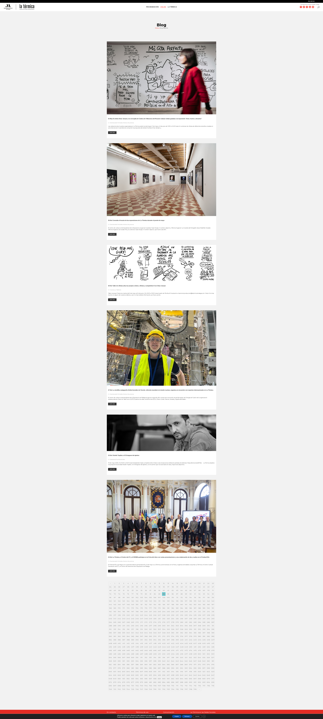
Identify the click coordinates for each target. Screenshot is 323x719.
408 (110, 643)
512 (146, 657)
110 (173, 597)
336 (110, 633)
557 (132, 665)
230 (172, 615)
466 (154, 650)
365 (132, 636)
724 (128, 689)
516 (164, 657)
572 (199, 665)
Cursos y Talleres (115, 290)
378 (190, 636)
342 (137, 633)
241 (114, 619)
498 (190, 654)
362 (119, 636)
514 (155, 657)
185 (186, 608)
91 (195, 594)
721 (114, 689)
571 (195, 665)
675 (123, 682)
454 (208, 647)
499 (195, 654)
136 (181, 601)
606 (137, 672)
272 (145, 622)
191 (213, 608)
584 (145, 668)
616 (181, 672)
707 (159, 686)
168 (110, 608)
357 (204, 633)
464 (146, 650)
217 (114, 615)
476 (199, 650)
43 (195, 587)
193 (114, 612)
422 (172, 643)
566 (172, 665)
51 (123, 590)
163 (195, 605)
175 (141, 608)
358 (208, 633)
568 (181, 665)
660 (163, 679)
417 (150, 643)
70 (208, 590)
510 (137, 657)
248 (146, 619)
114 (190, 597)
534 (137, 661)
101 (132, 597)
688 (181, 682)
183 (177, 608)
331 (195, 629)
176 (146, 608)
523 (195, 657)
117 (204, 597)
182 (172, 608)
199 (141, 612)
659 (159, 679)
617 (186, 672)
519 (177, 657)
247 (141, 619)
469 (168, 650)
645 (203, 675)
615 (177, 672)
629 (132, 675)
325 (168, 629)
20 (199, 583)
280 (181, 622)
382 (208, 636)
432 (110, 647)
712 (181, 686)
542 (172, 661)
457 (114, 650)
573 (204, 665)
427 (195, 643)
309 (203, 626)
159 (177, 605)
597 (203, 668)
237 (203, 615)
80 (146, 594)
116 (199, 597)
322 (154, 629)
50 (119, 590)
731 (159, 689)
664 (181, 679)
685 (168, 682)
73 (115, 594)
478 (208, 650)
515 (159, 657)
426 (190, 643)
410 (119, 643)
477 (203, 650)
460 (128, 650)
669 (203, 679)
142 (208, 601)
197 (132, 612)
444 (164, 647)
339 (123, 633)
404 (199, 640)
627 (123, 675)
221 (132, 615)
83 (159, 594)
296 (145, 626)
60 (164, 590)
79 (141, 594)
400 (181, 640)
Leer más (112, 132)
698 (119, 686)
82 (155, 594)
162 (190, 605)
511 (141, 657)
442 (155, 647)
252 (163, 619)
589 (168, 668)
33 (150, 587)
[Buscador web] (318, 7)
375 (177, 636)
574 (208, 665)
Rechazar (187, 716)
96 (110, 597)
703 (141, 686)
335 (212, 629)
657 (150, 679)
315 (123, 629)
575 (212, 665)
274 (154, 622)
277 (168, 622)
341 (132, 633)
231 (177, 615)
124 (128, 601)
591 (177, 668)
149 (132, 605)
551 (213, 661)
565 (168, 665)
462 (137, 650)
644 (199, 675)
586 (154, 668)
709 (168, 686)
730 (154, 689)
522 (190, 657)
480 (110, 654)
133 (168, 601)
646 (208, 675)
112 (182, 597)
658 (154, 679)
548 (199, 661)
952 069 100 (311, 1)
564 (163, 665)
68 (199, 590)
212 (199, 612)
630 (137, 675)
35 (159, 587)
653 (132, 679)
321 (150, 629)
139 (195, 601)
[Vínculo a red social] (301, 7)
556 (128, 665)
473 (186, 650)
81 (150, 594)
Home (157, 28)
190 (208, 608)
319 (141, 629)
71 (213, 590)
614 (172, 672)
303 (177, 626)
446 (172, 647)
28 (128, 587)
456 (110, 650)
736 (181, 689)
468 (163, 650)
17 (186, 583)
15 (177, 583)
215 (213, 612)
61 (168, 590)
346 (154, 633)
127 (141, 601)
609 (150, 672)
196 (128, 612)
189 (204, 608)
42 (190, 587)
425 (186, 643)
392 (146, 640)
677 (132, 682)
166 (208, 605)
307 (194, 626)
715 (195, 686)
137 (186, 601)
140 (199, 601)
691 (195, 682)
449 (186, 647)
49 (115, 590)
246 (137, 619)
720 (110, 689)
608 (146, 672)
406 (208, 640)
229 (168, 615)
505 (114, 657)
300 (163, 626)
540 (163, 661)
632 (146, 675)
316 (128, 629)
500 (199, 654)
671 (213, 679)
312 (110, 629)
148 (128, 605)
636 (163, 675)
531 (123, 661)
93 (204, 594)
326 (172, 629)
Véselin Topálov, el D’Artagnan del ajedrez (126, 455)
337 (114, 633)
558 (137, 665)
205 (168, 612)
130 (155, 601)
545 (186, 661)
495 (177, 654)
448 (181, 647)
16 (181, 583)
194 (119, 612)
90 (191, 594)
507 (123, 657)
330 (190, 629)
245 (132, 619)
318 (137, 629)
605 (132, 672)
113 (186, 597)
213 (204, 612)
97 (115, 597)
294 (137, 626)
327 (177, 629)
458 (119, 650)
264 (110, 622)
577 (114, 668)
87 (177, 594)
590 (172, 668)
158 (173, 605)
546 (190, 661)
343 (141, 633)
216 (110, 615)
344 (146, 633)
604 (128, 672)
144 (110, 605)
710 (172, 686)
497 (186, 654)
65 (186, 590)
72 (110, 594)
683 (159, 682)
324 (163, 629)
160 (181, 605)
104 (146, 597)
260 (199, 619)
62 (173, 590)
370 (154, 636)
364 (128, 636)
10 (155, 583)
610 (155, 672)
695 (212, 682)
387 (123, 640)
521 (186, 657)
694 (208, 682)
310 (208, 626)
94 (208, 594)
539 (159, 661)
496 (181, 654)
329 (186, 629)
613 (168, 672)
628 (128, 675)
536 (146, 661)
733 (168, 689)
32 (146, 587)
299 (159, 626)
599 (212, 668)
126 (137, 601)
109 (168, 597)
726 (137, 689)
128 (146, 601)
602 (119, 672)
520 (181, 657)
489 (150, 654)
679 (141, 682)
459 (123, 650)
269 (132, 622)
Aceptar (177, 716)
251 (159, 619)
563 (159, 665)
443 (159, 647)
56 (146, 590)
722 (119, 689)
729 (150, 689)
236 (199, 615)
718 (208, 686)
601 (114, 672)
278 (172, 622)
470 (172, 650)
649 (114, 679)
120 (110, 601)
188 (199, 608)
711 (177, 686)
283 (195, 622)
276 (163, 622)
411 (123, 643)
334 (208, 629)
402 (190, 640)
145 (114, 605)
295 (141, 626)
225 (150, 615)
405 (203, 640)
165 (204, 605)
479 (212, 650)
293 (132, 626)
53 (132, 590)
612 (164, 672)
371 (159, 636)
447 (177, 647)
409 (114, 643)
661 (168, 679)
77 (133, 594)
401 (186, 640)
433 (114, 647)
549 (203, 661)
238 (208, 615)
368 (146, 636)
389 (132, 640)
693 (203, 682)
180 (163, 608)
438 (137, 647)
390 (137, 640)
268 (128, 622)
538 (155, 661)
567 (177, 665)
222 (137, 615)
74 (119, 594)
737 (186, 689)
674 (119, 682)
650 (119, 679)
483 (123, 654)
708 (163, 686)
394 (154, 640)
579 (123, 668)
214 (208, 612)
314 (119, 629)
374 (172, 636)
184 (181, 608)
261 (204, 619)
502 (208, 654)
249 (150, 619)
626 (119, 675)
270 (137, 622)
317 (132, 629)
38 (173, 587)
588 (163, 668)
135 (177, 601)
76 (128, 594)
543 (177, 661)
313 (115, 629)
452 (199, 647)
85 (168, 594)
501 (204, 654)
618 (190, 672)
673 (114, 682)
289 (114, 626)
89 (186, 594)
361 (114, 636)
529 (114, 661)
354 (190, 633)
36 (164, 587)
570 (190, 665)
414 (137, 643)
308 (199, 626)
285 (203, 622)
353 (186, 633)
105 (150, 597)
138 (190, 601)
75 (124, 594)
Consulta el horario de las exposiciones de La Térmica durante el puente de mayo (138, 220)
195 (123, 612)
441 (150, 647)
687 (177, 682)
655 (141, 679)
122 (119, 601)
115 (195, 597)
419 (159, 643)
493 (168, 654)
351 (177, 633)
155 (159, 605)
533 (132, 661)
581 (132, 668)
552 (110, 665)
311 (213, 626)
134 (172, 601)
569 (186, 665)
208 (181, 612)
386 (119, 640)
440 (146, 647)
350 (172, 633)
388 (128, 640)
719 (213, 686)
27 (124, 587)
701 (132, 686)
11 (159, 583)
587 (159, 668)
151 (141, 605)
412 (128, 643)
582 (137, 668)
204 (163, 612)
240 (110, 619)
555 (123, 665)
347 (159, 633)
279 (177, 622)
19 (195, 583)
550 (208, 661)
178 (155, 608)
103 (141, 597)
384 (110, 640)
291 (123, 626)
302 (172, 626)
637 (168, 675)
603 (123, 672)
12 (164, 583)
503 (212, 654)
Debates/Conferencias (117, 459)
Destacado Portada (116, 123)
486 (137, 654)
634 (154, 675)
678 (137, 682)
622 (208, 672)
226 (154, 615)
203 (159, 612)
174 (137, 608)
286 (208, 622)
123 (123, 601)
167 (213, 605)
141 (204, 601)
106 (155, 597)
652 (128, 679)
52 (128, 590)
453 (203, 647)
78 (137, 594)
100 (128, 597)
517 (168, 657)
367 (141, 636)
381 (204, 636)
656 (146, 679)
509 (132, 657)
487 (141, 654)
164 (199, 605)
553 (114, 665)
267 (123, 622)
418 (155, 643)
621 (204, 672)
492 (163, 654)
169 (114, 608)
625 (114, 675)
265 (114, 622)
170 (119, 608)
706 (154, 686)
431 (212, 643)
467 (159, 650)
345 (150, 633)
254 (172, 619)
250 (154, 619)
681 (150, 682)
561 (150, 665)
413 (132, 643)
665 (186, 679)
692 (199, 682)
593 (186, 668)
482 (119, 654)
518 (173, 657)
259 (195, 619)
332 (199, 629)
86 (173, 594)
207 (177, 612)
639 (177, 675)
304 (181, 626)
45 (204, 587)
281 (186, 622)
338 (119, 633)
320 (145, 629)
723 (123, 689)
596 (199, 668)
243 (123, 619)
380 (199, 636)
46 (208, 587)
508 (128, 657)
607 (141, 672)
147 (123, 605)
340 (128, 633)
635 (159, 675)
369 (150, 636)
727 (141, 689)
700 (128, 686)
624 (110, 675)
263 (212, 619)
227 (159, 615)
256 (181, 619)
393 (150, 640)
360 (110, 636)
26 (119, 587)
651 (123, 679)
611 (159, 672)
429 (203, 643)
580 (128, 668)
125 (132, 601)
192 (110, 612)
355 (195, 633)
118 (208, 597)
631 (141, 675)
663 (177, 679)
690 (190, 682)
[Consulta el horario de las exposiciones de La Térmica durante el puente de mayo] (161, 179)
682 (154, 682)
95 (213, 594)
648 (110, 679)
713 (186, 686)
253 (168, 619)
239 (212, 615)
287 (212, 622)
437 (132, 647)
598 (208, 668)
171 (124, 608)
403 (195, 640)
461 (132, 650)
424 (181, 643)
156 (164, 605)
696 (110, 686)
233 (186, 615)
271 (141, 622)
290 (119, 626)
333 (204, 629)
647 (212, 675)
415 (141, 643)
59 (159, 590)
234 (190, 615)
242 (119, 619)
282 (190, 622)
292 (128, 626)
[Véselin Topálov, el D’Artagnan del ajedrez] (161, 433)
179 (159, 608)
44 (199, 587)
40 (182, 587)
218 (119, 615)
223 (141, 615)
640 (181, 675)
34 (155, 587)
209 (186, 612)
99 (124, 597)
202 (154, 612)
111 (177, 597)
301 (168, 626)
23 (213, 583)
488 (146, 654)
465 (150, 650)
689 (186, 682)
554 (119, 665)
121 (115, 601)
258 (190, 619)
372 (163, 636)
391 (141, 640)
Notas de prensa (128, 123)
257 (186, 619)
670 (208, 679)
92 (199, 594)
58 (155, 590)
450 (190, 647)
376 (181, 636)
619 (195, 672)
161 (186, 605)
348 (163, 633)
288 (110, 626)
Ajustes (197, 716)
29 (133, 587)
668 (199, 679)
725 (132, 689)
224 (146, 615)
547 (195, 661)
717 (204, 686)
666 (190, 679)
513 (150, 657)
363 (123, 636)
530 (119, 661)
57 (150, 590)
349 (168, 633)
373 (168, 636)
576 (110, 668)
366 (137, 636)
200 (146, 612)
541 (168, 661)
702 (137, 686)
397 (168, 640)
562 (154, 665)
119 (213, 597)
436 (128, 647)
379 (195, 636)
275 (159, 622)
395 (159, 640)
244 (128, 619)
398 (172, 640)
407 (212, 640)
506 (119, 657)
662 (172, 679)
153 (150, 605)
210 (190, 612)
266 (119, 622)
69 (204, 590)
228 (163, 615)
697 (114, 686)
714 (190, 686)
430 (208, 643)
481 (114, 654)
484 (128, 654)
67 (195, 590)
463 (141, 650)
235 (195, 615)
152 (146, 605)
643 (195, 675)
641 (186, 675)
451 (195, 647)
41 (186, 587)
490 (155, 654)
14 (173, 583)
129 (150, 601)
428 (199, 643)
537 (150, 661)
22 (208, 583)
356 (199, 633)
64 (182, 590)
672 (110, 682)
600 (110, 672)
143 (212, 601)
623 (212, 672)
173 (132, 608)
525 (204, 657)
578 (119, 668)
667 (194, 679)
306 (190, 626)
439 (141, 647)
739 (195, 689)
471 (177, 650)
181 (168, 608)
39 (177, 587)
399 (177, 640)
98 (119, 597)
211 (195, 612)
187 (195, 608)
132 (164, 601)
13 (168, 583)
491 (159, 654)
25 (115, 587)
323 (159, 629)
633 (150, 675)
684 (163, 682)
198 (137, 612)
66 (191, 590)
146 (119, 605)
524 (199, 657)
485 (132, 654)
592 (181, 668)
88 (182, 594)
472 (181, 650)
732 (163, 689)
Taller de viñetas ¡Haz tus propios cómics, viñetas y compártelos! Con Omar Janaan (139, 286)
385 (114, 640)
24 (110, 587)
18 (190, 583)
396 (163, 640)
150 (137, 605)
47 (213, 587)
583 (141, 668)
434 (119, 647)
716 (199, 686)
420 (163, 643)
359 (212, 633)
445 (168, 647)
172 (128, 608)
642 (190, 675)
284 (199, 622)
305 (186, 626)
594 (190, 668)
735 (177, 689)
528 (110, 661)
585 (150, 668)
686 (172, 682)
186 (190, 608)
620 (199, 672)
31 (141, 587)
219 (123, 615)
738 (190, 689)
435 (123, 647)
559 (141, 665)
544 (181, 661)
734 (172, 689)
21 (204, 583)
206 (172, 612)
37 (168, 587)
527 (212, 657)
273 (150, 622)
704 (146, 686)
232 (181, 615)
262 (208, 619)
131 (159, 601)
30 (137, 587)
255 (177, 619)
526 (208, 657)
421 (168, 643)
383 (212, 636)
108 (163, 597)
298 (154, 626)
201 (150, 612)
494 (172, 654)
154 (155, 605)
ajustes (159, 717)
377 (186, 636)
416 (146, 643)
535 (141, 661)
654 (137, 679)
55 (141, 590)
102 (137, 597)
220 (128, 615)
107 (159, 597)
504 (110, 657)
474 (190, 650)
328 (181, 629)
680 (146, 682)
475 (195, 650)
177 (150, 608)
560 (146, 665)
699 (123, 686)
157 (168, 605)
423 (177, 643)
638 (172, 675)
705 (150, 686)
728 (145, 689)
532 (128, 661)
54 (137, 590)
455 (212, 647)
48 (110, 590)
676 (128, 682)
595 (195, 668)
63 (177, 590)
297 (150, 626)
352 (181, 633)
